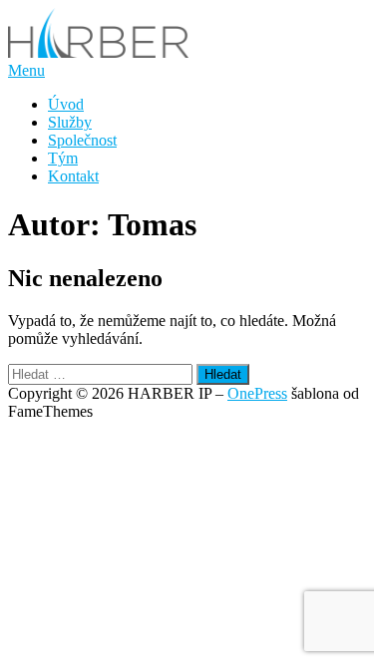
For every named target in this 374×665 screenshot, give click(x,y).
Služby (70, 122)
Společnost (82, 140)
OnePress (257, 393)
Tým (63, 158)
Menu (26, 70)
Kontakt (73, 175)
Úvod (66, 104)
